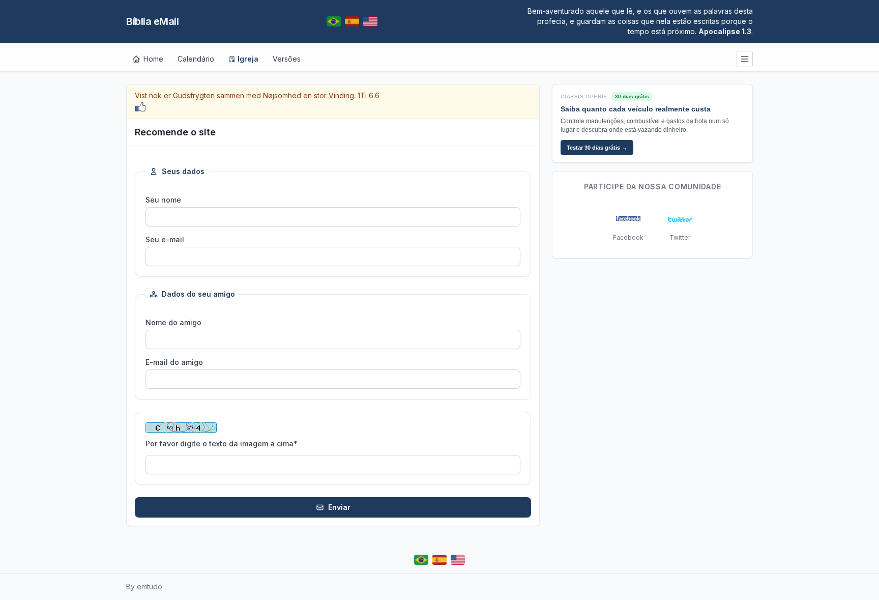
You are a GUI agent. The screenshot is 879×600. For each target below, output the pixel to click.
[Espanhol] (352, 21)
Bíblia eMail (152, 21)
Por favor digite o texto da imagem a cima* (221, 443)
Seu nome (163, 199)
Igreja (248, 58)
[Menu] (745, 59)
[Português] (334, 21)
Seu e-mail (164, 239)
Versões (287, 58)
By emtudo (144, 586)
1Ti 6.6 (368, 95)
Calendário (196, 58)
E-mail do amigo (174, 362)
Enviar (339, 507)
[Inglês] (370, 21)
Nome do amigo (173, 322)
